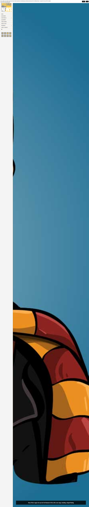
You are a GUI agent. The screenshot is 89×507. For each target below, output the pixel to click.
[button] (6, 29)
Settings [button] (84, 1)
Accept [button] (87, 1)
